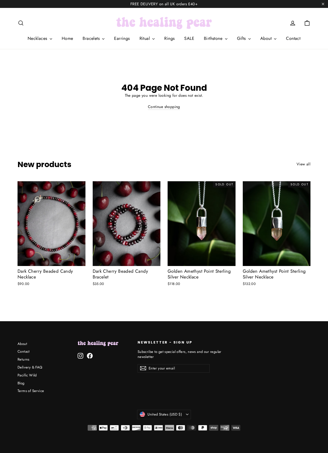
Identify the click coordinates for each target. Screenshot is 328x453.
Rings (169, 38)
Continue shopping (164, 106)
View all (303, 164)
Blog (21, 383)
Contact (293, 38)
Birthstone (214, 38)
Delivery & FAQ (30, 367)
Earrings (122, 38)
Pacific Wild (27, 375)
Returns (24, 359)
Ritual (145, 38)
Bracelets (92, 38)
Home (67, 38)
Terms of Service (31, 390)
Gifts (242, 38)
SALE (189, 38)
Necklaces (38, 38)
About (266, 38)
